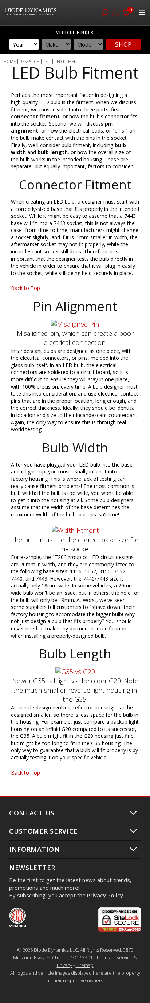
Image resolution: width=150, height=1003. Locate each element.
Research (29, 61)
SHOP (123, 44)
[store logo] (31, 12)
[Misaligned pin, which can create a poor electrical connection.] (75, 324)
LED (47, 61)
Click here (63, 942)
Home (10, 61)
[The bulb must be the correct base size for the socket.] (75, 530)
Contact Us (32, 813)
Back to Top (25, 287)
